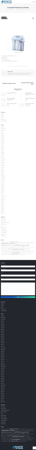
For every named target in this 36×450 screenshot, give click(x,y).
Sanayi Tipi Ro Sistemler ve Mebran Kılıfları (6, 436)
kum (12, 245)
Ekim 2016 (2, 155)
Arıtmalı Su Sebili (3, 220)
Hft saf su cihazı (3, 119)
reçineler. (23, 246)
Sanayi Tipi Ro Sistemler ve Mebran (25, 248)
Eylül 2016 (2, 157)
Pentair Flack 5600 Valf (11, 433)
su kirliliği (33, 251)
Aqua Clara (8, 242)
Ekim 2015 (2, 172)
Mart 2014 (2, 201)
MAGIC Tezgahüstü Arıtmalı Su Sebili (12, 104)
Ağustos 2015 (3, 175)
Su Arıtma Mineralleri (4, 230)
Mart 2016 (2, 165)
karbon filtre (3, 245)
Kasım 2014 (2, 191)
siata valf (29, 436)
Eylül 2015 (2, 174)
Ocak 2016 (2, 169)
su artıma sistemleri (3, 251)
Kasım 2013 (2, 396)
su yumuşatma (15, 252)
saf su (2, 248)
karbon (32, 430)
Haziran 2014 (3, 197)
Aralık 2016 (2, 152)
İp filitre (2, 117)
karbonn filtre (9, 245)
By (22, 66)
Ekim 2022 (2, 315)
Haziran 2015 (3, 179)
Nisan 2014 (2, 199)
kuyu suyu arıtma (24, 245)
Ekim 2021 (2, 132)
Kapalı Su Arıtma (3, 227)
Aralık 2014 (2, 189)
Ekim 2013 (2, 209)
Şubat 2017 (2, 337)
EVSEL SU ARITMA (4, 18)
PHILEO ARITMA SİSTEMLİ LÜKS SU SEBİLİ (29, 104)
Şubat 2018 (2, 137)
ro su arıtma (31, 433)
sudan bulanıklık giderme (28, 251)
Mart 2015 (2, 184)
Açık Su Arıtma (4, 17)
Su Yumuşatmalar (3, 232)
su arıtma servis (22, 251)
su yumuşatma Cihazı (29, 439)
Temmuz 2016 (3, 159)
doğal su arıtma (32, 242)
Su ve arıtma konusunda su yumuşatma (6, 439)
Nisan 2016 (2, 164)
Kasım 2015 (2, 170)
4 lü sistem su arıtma (3, 242)
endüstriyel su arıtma (8, 243)
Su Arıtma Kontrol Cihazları (17, 251)
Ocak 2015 (2, 187)
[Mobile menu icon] (34, 1)
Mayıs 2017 (2, 147)
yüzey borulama (14, 254)
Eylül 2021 (2, 133)
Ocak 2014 (2, 204)
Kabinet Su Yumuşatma (28, 430)
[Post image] (3, 94)
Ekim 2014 (2, 192)
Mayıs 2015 (2, 369)
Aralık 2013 (2, 206)
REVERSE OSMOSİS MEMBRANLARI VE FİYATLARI (30, 93)
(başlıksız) (2, 114)
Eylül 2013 (2, 211)
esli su (24, 430)
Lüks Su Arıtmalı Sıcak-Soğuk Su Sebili (30, 99)
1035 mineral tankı (4, 310)
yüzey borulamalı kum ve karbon (22, 254)
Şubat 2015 (2, 186)
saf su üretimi (5, 248)
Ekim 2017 (2, 143)
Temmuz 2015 (3, 177)
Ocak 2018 (2, 138)
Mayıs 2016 (2, 162)
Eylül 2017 (2, 145)
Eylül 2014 (2, 194)
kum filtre (16, 245)
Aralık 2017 (2, 140)
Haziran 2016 (3, 160)
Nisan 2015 (2, 182)
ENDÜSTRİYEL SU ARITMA (5, 222)
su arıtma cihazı (11, 251)
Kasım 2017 (2, 142)
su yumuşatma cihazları (23, 439)
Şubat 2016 (2, 167)
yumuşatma (9, 254)
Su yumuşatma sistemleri (4, 254)
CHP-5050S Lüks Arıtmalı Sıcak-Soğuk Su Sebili (11, 99)
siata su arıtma (26, 436)
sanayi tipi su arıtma (18, 249)
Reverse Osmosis (3, 229)
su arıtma (7, 251)
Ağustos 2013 (3, 401)
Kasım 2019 (2, 135)
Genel (2, 225)
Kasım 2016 (2, 342)
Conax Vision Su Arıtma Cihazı (11, 92)
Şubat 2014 (2, 202)
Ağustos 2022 (3, 128)
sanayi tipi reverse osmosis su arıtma (13, 248)
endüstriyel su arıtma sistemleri (19, 430)
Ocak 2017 (2, 150)
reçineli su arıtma (27, 433)
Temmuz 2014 (3, 196)
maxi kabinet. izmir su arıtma (4, 433)
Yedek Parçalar (3, 234)
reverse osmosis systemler (18, 433)
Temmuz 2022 (3, 130)
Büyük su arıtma (14, 242)
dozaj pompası (28, 242)
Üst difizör (2, 115)
